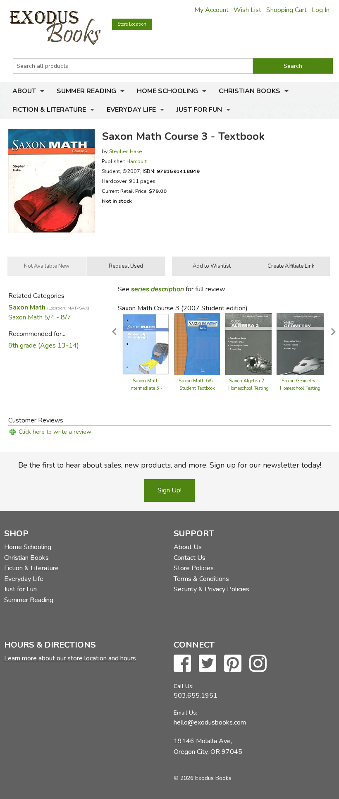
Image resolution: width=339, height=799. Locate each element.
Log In (320, 9)
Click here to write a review (55, 432)
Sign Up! (169, 490)
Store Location (131, 24)
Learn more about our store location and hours (70, 658)
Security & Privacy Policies (211, 589)
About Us (188, 547)
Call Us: (183, 686)
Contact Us (189, 557)
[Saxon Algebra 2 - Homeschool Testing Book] (248, 343)
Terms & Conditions (201, 578)
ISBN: (171, 171)
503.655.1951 (195, 695)
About (24, 91)
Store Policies (194, 568)
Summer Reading (86, 91)
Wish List (247, 9)
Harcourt (137, 161)
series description (157, 289)
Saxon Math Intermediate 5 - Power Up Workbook (146, 388)
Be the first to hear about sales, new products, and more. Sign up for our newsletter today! (169, 465)
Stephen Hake (125, 151)
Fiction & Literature (49, 109)
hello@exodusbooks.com (210, 722)
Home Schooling (167, 91)
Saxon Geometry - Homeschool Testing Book (300, 388)
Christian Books (249, 91)
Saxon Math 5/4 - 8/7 (39, 317)
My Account (211, 9)
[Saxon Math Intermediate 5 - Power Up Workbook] (146, 343)
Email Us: (185, 713)
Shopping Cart (286, 9)
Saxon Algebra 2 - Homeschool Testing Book (248, 388)
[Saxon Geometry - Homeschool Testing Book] (300, 343)
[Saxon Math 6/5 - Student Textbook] (197, 343)
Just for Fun (199, 109)
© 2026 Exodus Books (203, 778)
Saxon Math (48, 307)
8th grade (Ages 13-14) (43, 345)
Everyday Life (131, 109)
